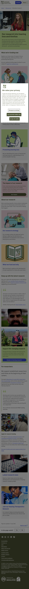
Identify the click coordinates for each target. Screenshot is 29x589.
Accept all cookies (14, 119)
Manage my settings (14, 110)
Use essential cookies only (14, 114)
